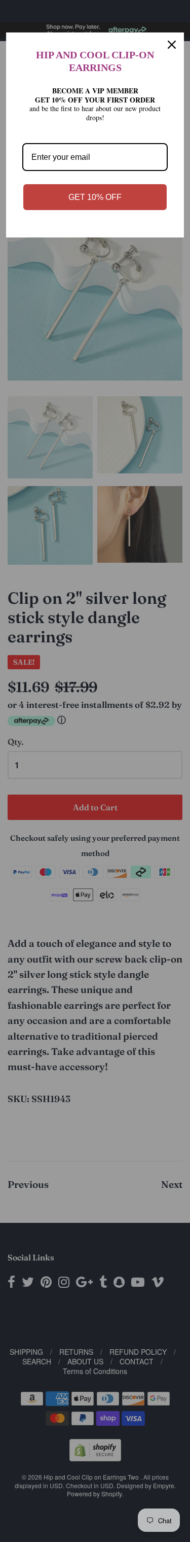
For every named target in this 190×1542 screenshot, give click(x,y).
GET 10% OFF (95, 197)
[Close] (172, 44)
